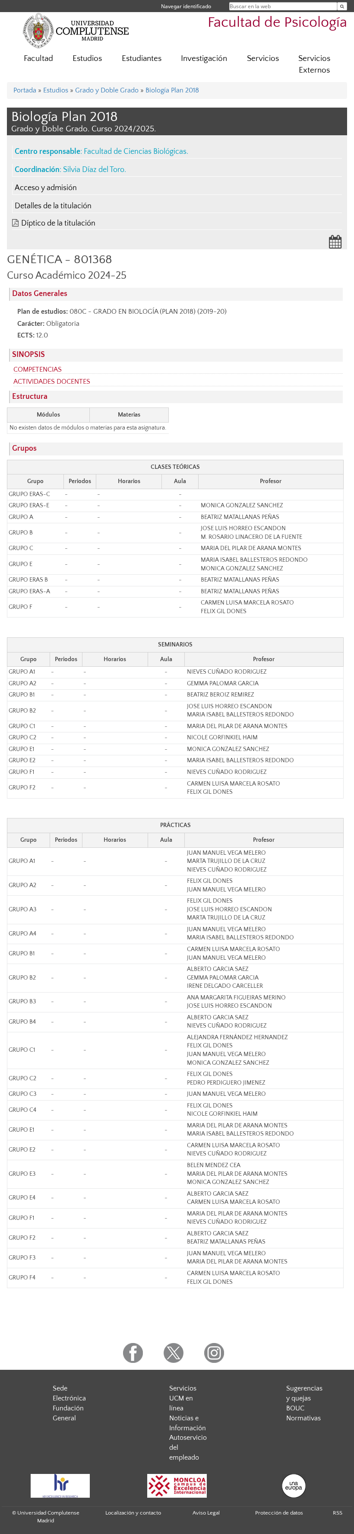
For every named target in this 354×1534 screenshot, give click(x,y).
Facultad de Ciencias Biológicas (135, 151)
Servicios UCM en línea (182, 1398)
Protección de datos (279, 1513)
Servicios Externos (314, 64)
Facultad (38, 58)
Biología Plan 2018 (172, 90)
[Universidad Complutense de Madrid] (76, 30)
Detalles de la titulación (53, 206)
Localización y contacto (133, 1513)
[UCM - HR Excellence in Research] (60, 1486)
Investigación (204, 58)
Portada (24, 90)
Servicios (263, 58)
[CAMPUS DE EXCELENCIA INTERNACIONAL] (177, 1486)
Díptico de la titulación (58, 223)
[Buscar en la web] (342, 6)
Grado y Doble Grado (107, 90)
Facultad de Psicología (277, 23)
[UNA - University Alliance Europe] (293, 1486)
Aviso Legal (206, 1513)
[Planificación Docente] (335, 244)
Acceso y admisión (46, 188)
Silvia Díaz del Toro (93, 169)
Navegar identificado (186, 6)
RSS (337, 1513)
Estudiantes (141, 58)
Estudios (87, 58)
